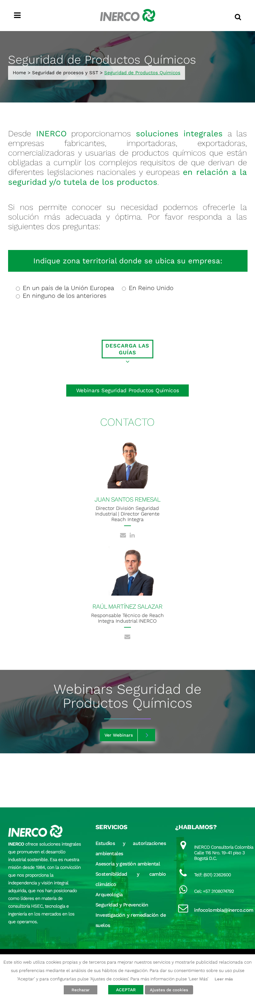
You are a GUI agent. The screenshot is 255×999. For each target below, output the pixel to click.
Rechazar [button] (81, 990)
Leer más (224, 979)
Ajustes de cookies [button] (169, 990)
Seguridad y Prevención (121, 905)
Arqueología (109, 894)
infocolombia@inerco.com (223, 910)
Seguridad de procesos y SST (65, 72)
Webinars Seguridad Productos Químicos (127, 390)
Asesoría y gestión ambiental (127, 864)
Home (19, 72)
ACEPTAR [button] (126, 989)
